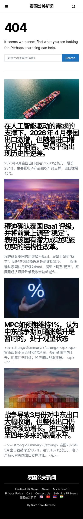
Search (70, 58)
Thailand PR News (27, 489)
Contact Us (42, 493)
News (46, 489)
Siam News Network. (43, 505)
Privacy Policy (14, 493)
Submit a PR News (66, 493)
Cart (29, 493)
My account (61, 489)
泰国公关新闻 (41, 6)
